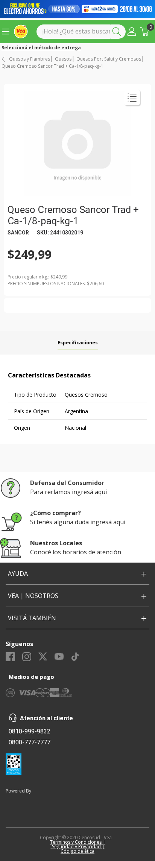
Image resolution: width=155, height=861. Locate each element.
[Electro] (77, 9)
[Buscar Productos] (118, 31)
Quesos (63, 59)
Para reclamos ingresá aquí (68, 492)
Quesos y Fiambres (29, 59)
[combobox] (81, 31)
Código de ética (77, 851)
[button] (132, 32)
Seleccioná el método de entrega (41, 47)
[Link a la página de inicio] (4, 59)
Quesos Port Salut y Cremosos (108, 59)
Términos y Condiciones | (77, 842)
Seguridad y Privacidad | (78, 846)
